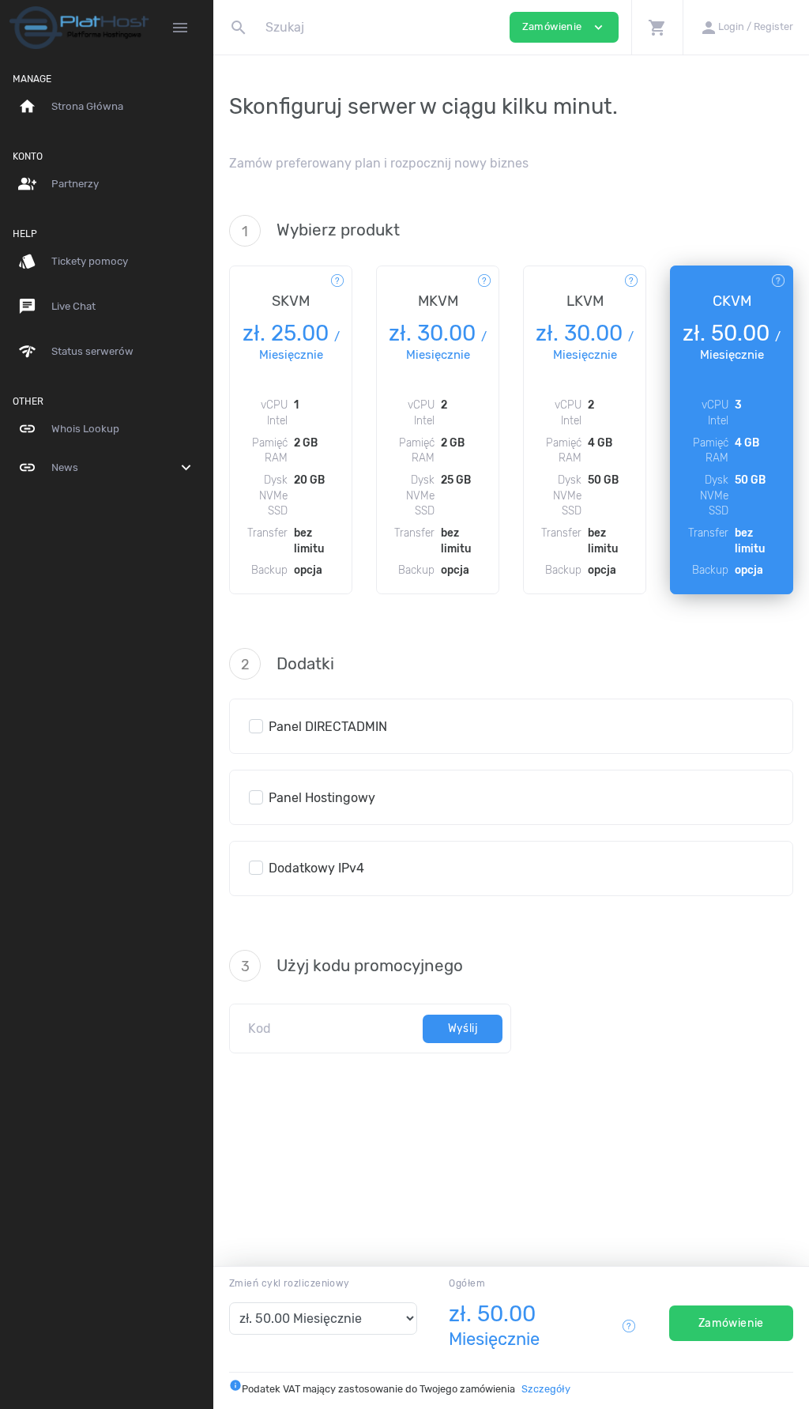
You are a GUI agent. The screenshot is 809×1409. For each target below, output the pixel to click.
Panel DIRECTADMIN (328, 726)
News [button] (106, 467)
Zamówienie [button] (564, 27)
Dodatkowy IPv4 (316, 868)
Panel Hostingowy (322, 797)
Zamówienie (731, 1323)
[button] (657, 27)
